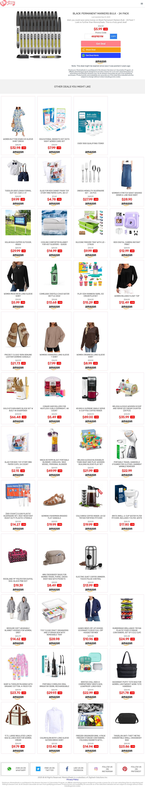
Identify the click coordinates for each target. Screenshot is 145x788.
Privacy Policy (73, 779)
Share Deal (88, 49)
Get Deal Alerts (92, 55)
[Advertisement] (127, 125)
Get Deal (100, 43)
